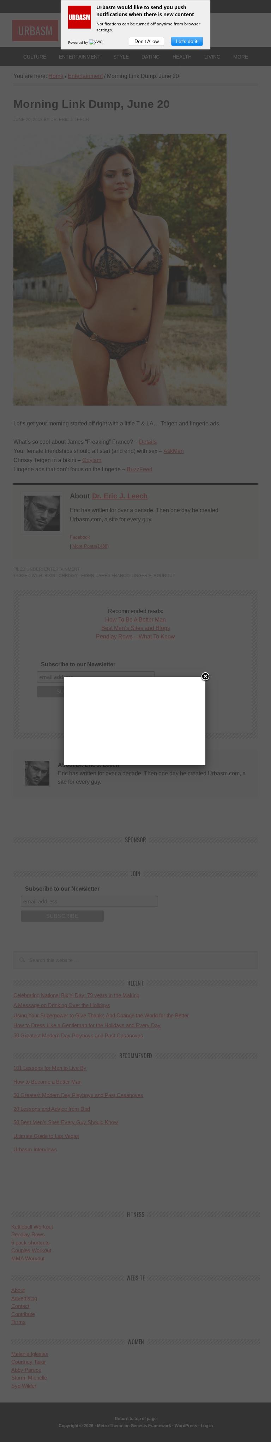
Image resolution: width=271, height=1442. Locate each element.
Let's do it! (187, 41)
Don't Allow (146, 41)
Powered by (78, 42)
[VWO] (96, 42)
